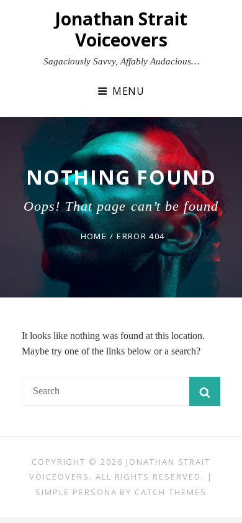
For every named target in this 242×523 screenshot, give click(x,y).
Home (94, 236)
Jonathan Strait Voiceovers (121, 29)
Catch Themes (170, 492)
